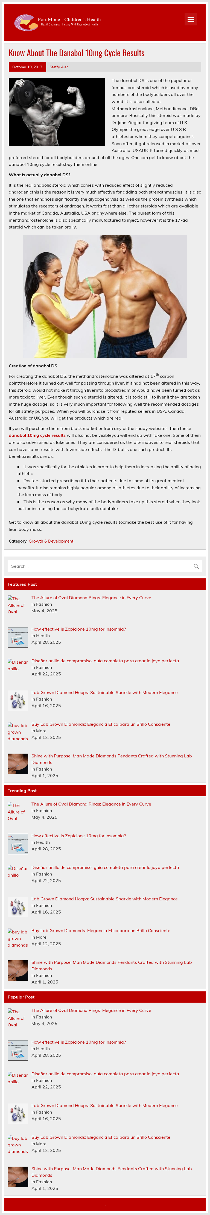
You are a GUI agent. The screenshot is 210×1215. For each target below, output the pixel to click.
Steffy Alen (59, 67)
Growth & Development (51, 541)
